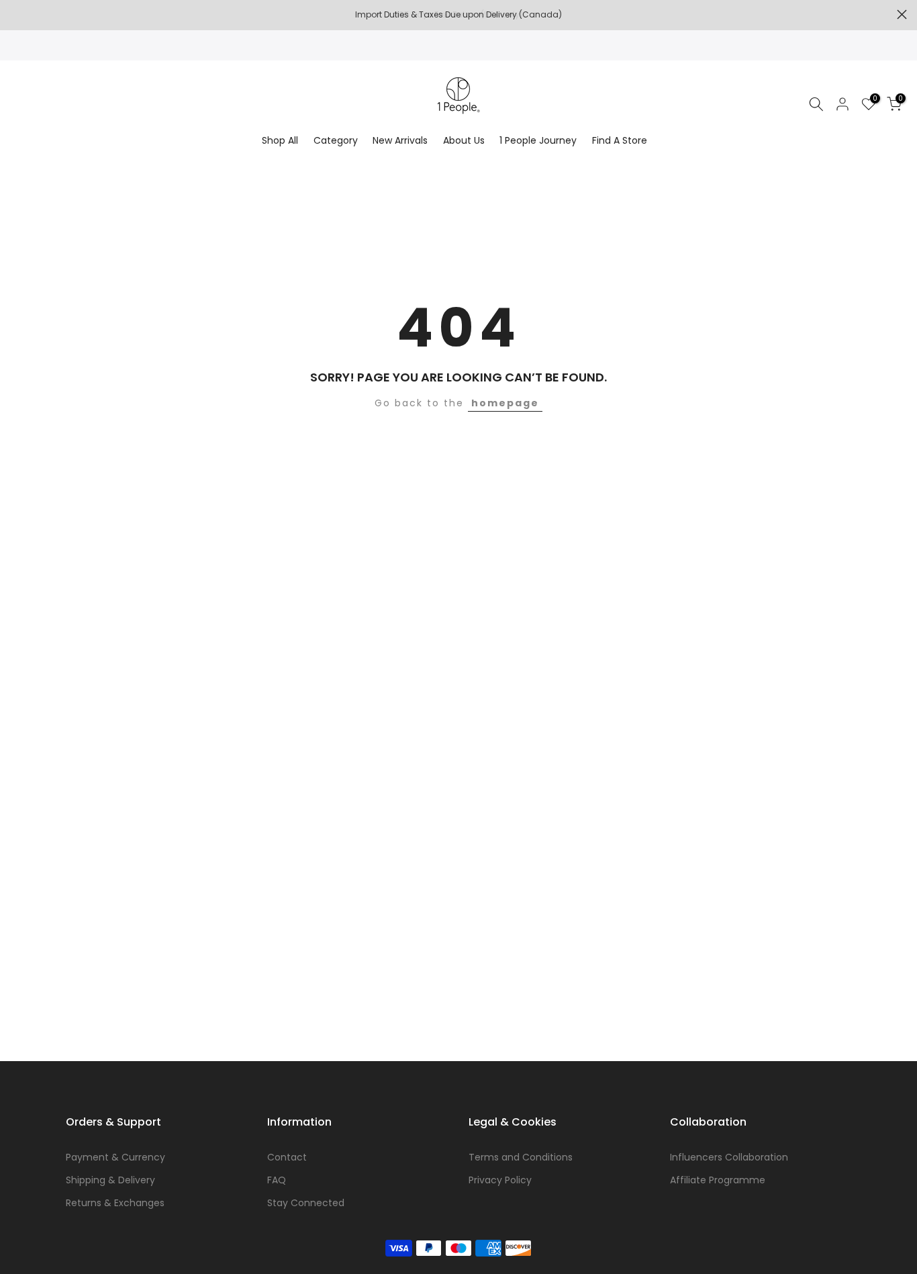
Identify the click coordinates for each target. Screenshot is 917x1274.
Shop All (280, 140)
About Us (464, 140)
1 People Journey (538, 140)
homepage (505, 403)
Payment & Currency (115, 1157)
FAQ (276, 1180)
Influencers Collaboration (729, 1157)
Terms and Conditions (521, 1157)
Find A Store (619, 140)
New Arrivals (400, 140)
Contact (287, 1157)
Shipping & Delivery (110, 1180)
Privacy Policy (500, 1180)
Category (335, 140)
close (15, 14)
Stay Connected (305, 1203)
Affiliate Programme (717, 1180)
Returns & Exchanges (115, 1203)
